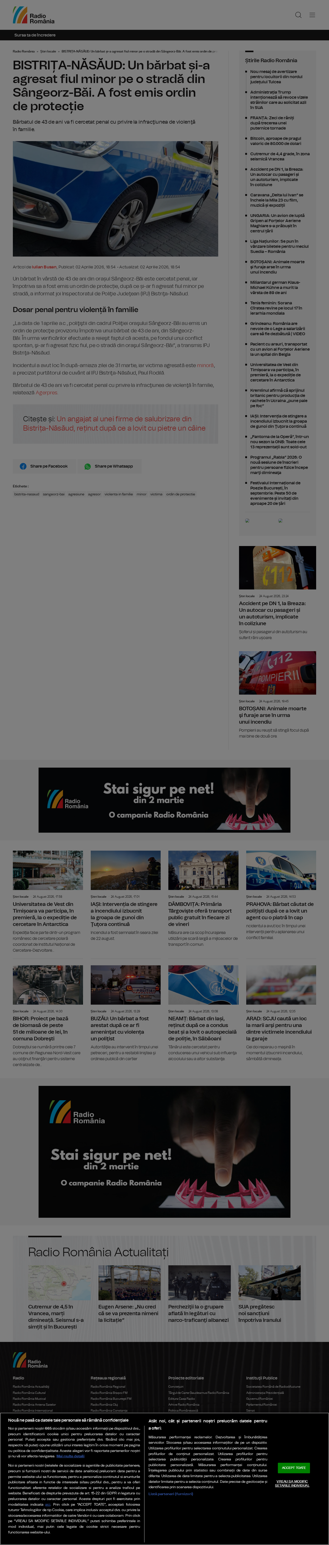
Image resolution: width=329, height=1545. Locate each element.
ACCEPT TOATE (294, 1468)
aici (47, 1504)
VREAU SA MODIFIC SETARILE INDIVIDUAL (292, 1483)
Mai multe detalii (71, 1456)
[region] (164, 1479)
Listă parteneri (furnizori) (171, 1494)
